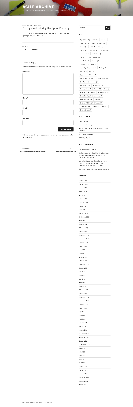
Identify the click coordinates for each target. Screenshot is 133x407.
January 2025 (83, 199)
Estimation (104, 50)
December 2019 (84, 334)
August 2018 (83, 385)
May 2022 (82, 253)
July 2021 (82, 272)
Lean (93, 64)
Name (25, 98)
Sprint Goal (98, 96)
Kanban (95, 61)
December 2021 (84, 264)
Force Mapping (83, 121)
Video (104, 106)
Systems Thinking (86, 103)
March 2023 (83, 224)
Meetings (102, 68)
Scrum (91, 92)
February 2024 (83, 213)
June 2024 (82, 210)
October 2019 (83, 341)
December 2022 (84, 235)
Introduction (84, 61)
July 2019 (82, 352)
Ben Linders (82, 169)
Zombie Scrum (85, 110)
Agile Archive (38, 7)
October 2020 (83, 304)
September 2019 (84, 344)
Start (97, 99)
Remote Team (97, 85)
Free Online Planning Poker (87, 125)
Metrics (83, 71)
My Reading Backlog (89, 149)
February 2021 (83, 290)
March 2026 (83, 180)
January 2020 (83, 330)
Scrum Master (103, 92)
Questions (84, 82)
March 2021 (82, 286)
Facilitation (96, 54)
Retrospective (86, 89)
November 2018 (84, 377)
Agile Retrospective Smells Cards (98, 169)
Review (97, 89)
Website (25, 118)
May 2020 (82, 315)
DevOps (83, 47)
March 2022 (83, 257)
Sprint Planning (31, 49)
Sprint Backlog (85, 96)
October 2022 (83, 242)
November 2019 (84, 337)
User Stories (85, 106)
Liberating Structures (88, 68)
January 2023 (83, 231)
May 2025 (82, 195)
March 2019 (83, 366)
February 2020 (83, 326)
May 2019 (82, 359)
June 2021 (82, 275)
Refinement (85, 85)
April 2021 (82, 282)
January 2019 (83, 374)
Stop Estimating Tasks (86, 134)
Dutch (83, 50)
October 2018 (83, 381)
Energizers (93, 50)
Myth (91, 71)
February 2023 (83, 228)
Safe (106, 89)
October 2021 (83, 268)
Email (25, 108)
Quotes (94, 82)
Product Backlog (86, 78)
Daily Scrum (85, 43)
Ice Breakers (94, 57)
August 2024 (83, 206)
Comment (26, 71)
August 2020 (83, 308)
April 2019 (82, 363)
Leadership (84, 64)
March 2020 (83, 323)
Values (96, 106)
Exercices (84, 54)
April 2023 (82, 220)
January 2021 (83, 293)
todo (27, 46)
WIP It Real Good (84, 138)
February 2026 (83, 184)
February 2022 (83, 261)
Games (83, 57)
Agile (83, 40)
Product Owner (102, 78)
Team (99, 103)
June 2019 (82, 355)
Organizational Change (88, 75)
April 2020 (82, 319)
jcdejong (40, 25)
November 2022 (84, 239)
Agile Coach (93, 40)
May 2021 (82, 279)
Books (103, 40)
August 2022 (83, 246)
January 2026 (83, 188)
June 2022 (82, 250)
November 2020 (84, 301)
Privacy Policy (26, 402)
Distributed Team (96, 47)
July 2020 (82, 312)
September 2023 (84, 217)
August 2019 (83, 348)
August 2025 (83, 191)
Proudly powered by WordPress (42, 402)
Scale (82, 92)
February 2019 (83, 370)
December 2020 (84, 297)
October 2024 (83, 202)
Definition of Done (99, 43)
